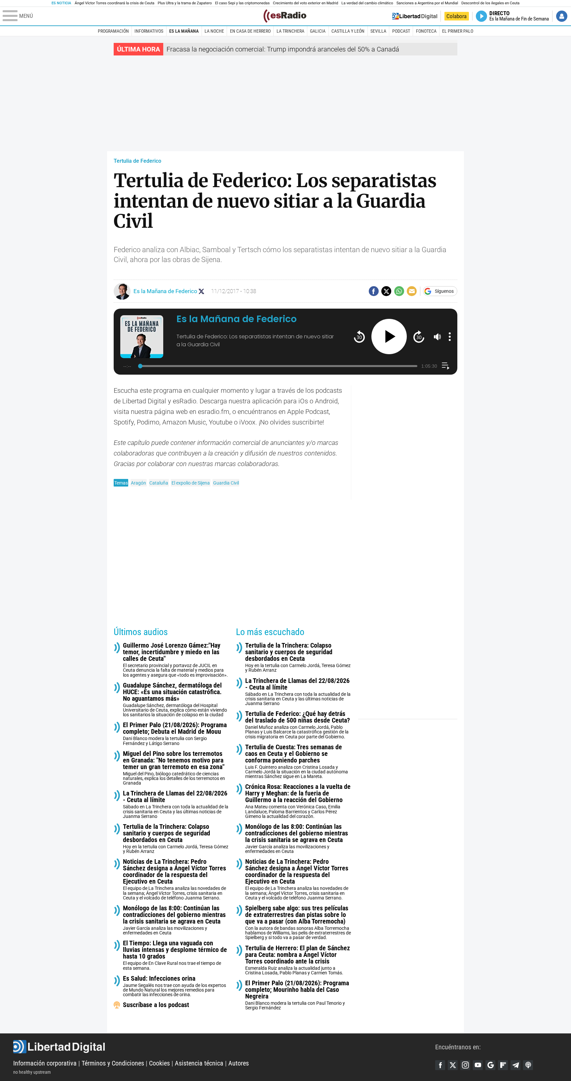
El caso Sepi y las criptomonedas (242, 3)
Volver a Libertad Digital (414, 16)
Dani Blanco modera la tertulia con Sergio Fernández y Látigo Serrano (175, 734)
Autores (238, 1063)
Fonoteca (426, 31)
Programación (113, 31)
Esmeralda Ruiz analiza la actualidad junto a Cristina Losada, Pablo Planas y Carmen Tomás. (297, 960)
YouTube (478, 1065)
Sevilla (378, 31)
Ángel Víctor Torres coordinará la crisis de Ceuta (114, 3)
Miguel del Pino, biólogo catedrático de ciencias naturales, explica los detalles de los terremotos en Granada (174, 768)
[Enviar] (399, 291)
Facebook (440, 1065)
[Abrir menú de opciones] (450, 336)
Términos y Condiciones (113, 1063)
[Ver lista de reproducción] (445, 366)
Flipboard (503, 1065)
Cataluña (158, 483)
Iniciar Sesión (561, 16)
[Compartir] (374, 291)
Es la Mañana (184, 31)
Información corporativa (45, 1063)
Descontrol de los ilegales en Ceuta (490, 3)
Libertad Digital (224, 1046)
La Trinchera (290, 31)
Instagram (465, 1065)
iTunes (528, 1065)
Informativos (148, 31)
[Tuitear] (386, 291)
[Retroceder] (359, 336)
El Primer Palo (457, 31)
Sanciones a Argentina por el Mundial (427, 3)
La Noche (214, 31)
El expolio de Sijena (190, 483)
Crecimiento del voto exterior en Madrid (305, 3)
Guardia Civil (226, 483)
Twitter (453, 1065)
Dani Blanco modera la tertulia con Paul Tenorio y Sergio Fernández (297, 995)
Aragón (138, 483)
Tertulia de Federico (137, 161)
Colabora (456, 16)
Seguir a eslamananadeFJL (201, 291)
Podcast (401, 31)
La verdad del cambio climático (367, 3)
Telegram (515, 1065)
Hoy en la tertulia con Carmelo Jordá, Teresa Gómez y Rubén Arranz (175, 838)
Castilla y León (347, 31)
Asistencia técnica (199, 1063)
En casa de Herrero (250, 31)
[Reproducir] (389, 336)
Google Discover (490, 1065)
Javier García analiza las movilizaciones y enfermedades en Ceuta (174, 920)
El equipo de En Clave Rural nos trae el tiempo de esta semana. (175, 955)
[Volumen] (437, 336)
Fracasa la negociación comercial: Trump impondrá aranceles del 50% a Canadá (283, 49)
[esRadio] (285, 16)
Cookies (159, 1063)
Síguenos (444, 291)
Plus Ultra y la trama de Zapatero (185, 3)
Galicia (317, 31)
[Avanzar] (419, 336)
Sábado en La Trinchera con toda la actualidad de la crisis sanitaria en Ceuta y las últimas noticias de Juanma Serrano (175, 804)
